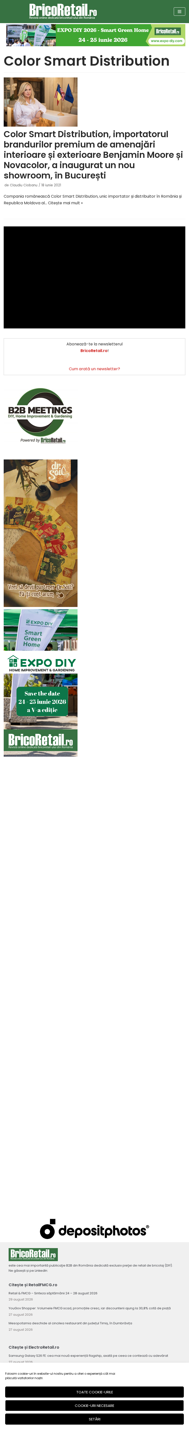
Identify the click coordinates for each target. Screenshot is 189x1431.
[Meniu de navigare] (179, 11)
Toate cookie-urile (94, 1392)
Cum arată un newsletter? (94, 369)
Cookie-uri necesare (94, 1405)
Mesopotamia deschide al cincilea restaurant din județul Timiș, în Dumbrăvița (70, 1323)
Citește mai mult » (65, 203)
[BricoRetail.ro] (63, 11)
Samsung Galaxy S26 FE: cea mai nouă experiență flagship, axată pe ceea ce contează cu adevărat (88, 1356)
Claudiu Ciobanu (23, 185)
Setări (94, 1419)
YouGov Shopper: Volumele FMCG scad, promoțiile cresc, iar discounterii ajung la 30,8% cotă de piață (90, 1308)
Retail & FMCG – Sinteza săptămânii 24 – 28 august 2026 (53, 1293)
